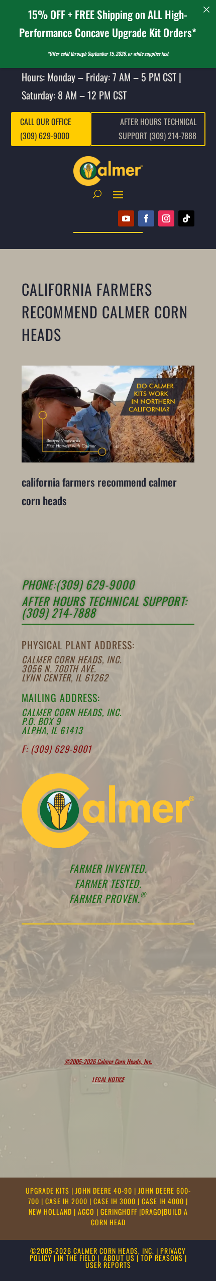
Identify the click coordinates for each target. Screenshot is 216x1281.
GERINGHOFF (119, 1211)
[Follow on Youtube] (126, 218)
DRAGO (151, 1211)
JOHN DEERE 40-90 (104, 1190)
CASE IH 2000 (67, 1201)
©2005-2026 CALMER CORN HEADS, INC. (92, 1250)
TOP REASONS (162, 1257)
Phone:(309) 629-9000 (78, 584)
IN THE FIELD (76, 1257)
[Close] (206, 9)
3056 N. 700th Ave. (59, 668)
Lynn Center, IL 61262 (65, 677)
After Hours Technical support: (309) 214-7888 (104, 607)
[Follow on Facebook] (146, 218)
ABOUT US (119, 1257)
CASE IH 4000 (164, 1201)
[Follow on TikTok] (186, 218)
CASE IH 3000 (115, 1201)
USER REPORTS (108, 1264)
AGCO (87, 1211)
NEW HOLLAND (51, 1211)
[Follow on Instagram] (166, 218)
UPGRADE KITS (48, 1190)
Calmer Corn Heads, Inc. (72, 659)
